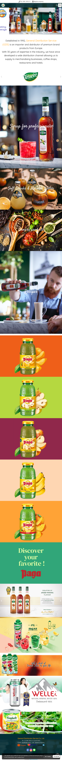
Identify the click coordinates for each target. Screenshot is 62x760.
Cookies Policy (20, 757)
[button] (56, 5)
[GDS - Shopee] (22, 745)
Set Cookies (48, 756)
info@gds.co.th (26, 742)
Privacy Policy (11, 757)
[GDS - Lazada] (32, 745)
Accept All (56, 756)
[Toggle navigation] (60, 5)
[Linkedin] (41, 745)
